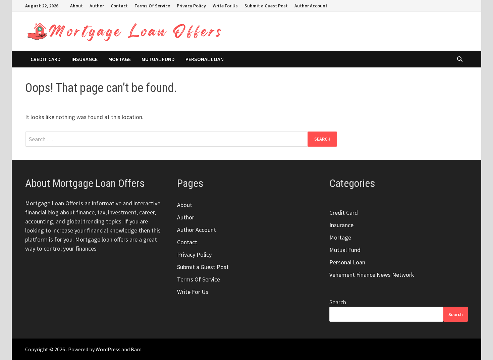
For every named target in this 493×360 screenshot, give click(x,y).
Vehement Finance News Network (371, 274)
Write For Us (225, 6)
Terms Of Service (152, 6)
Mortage (119, 59)
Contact (119, 6)
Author (97, 6)
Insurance (84, 59)
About (76, 6)
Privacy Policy (191, 6)
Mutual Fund (158, 59)
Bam (136, 349)
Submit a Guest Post (266, 6)
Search (337, 302)
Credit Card (46, 59)
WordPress (108, 349)
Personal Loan (204, 59)
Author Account (310, 6)
